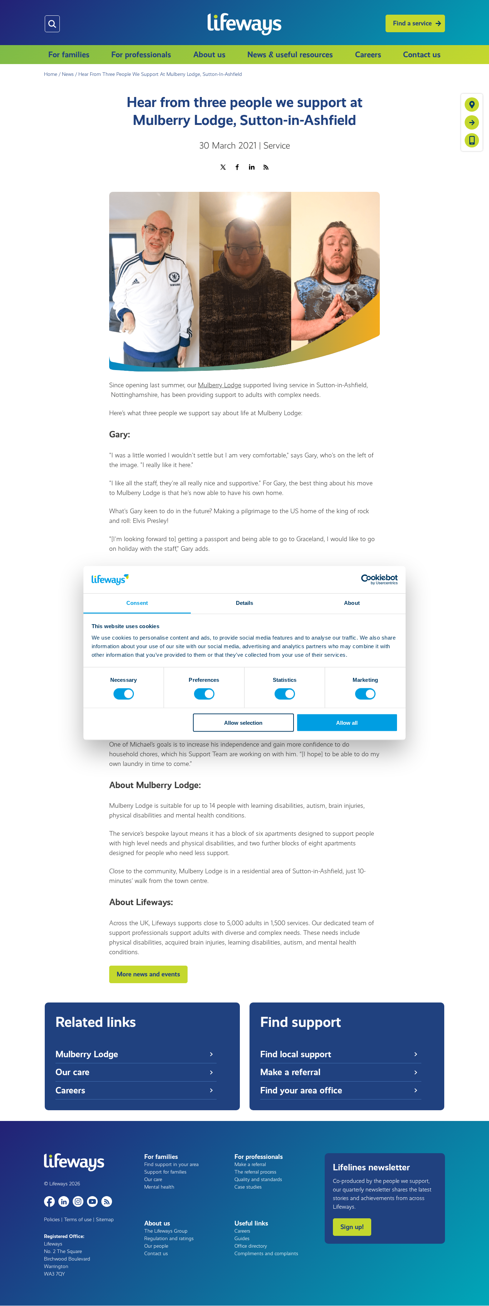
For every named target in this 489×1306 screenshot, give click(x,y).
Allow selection (243, 722)
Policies (52, 1220)
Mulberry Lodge (219, 385)
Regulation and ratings (169, 1238)
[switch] (204, 694)
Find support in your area (171, 1164)
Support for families (165, 1172)
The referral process (255, 1172)
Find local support (295, 1054)
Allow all (347, 722)
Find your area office (301, 1090)
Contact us (422, 54)
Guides (242, 1238)
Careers (368, 54)
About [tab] (352, 603)
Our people (156, 1246)
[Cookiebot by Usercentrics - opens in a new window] (366, 579)
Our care (72, 1072)
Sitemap (105, 1220)
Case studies (248, 1187)
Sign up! (352, 1227)
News (68, 74)
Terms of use (78, 1220)
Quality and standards (258, 1179)
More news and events (148, 974)
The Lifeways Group (166, 1231)
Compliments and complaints (266, 1254)
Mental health (159, 1187)
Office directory (250, 1246)
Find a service (412, 23)
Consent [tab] (137, 603)
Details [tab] (244, 603)
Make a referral (290, 1072)
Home (50, 74)
